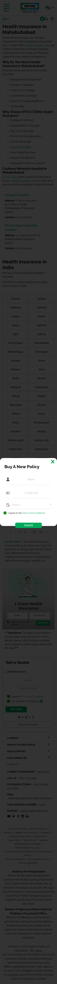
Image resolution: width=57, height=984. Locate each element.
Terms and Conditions (33, 513)
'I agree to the (26, 513)
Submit (28, 525)
